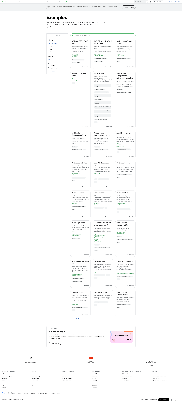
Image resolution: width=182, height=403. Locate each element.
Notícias (3, 383)
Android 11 (94, 387)
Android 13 (94, 383)
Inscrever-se (163, 399)
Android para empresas (7, 376)
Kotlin (51, 46)
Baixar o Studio (125, 380)
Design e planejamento (31, 1)
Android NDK (125, 383)
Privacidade (34, 383)
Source (3, 380)
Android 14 (94, 380)
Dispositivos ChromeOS (67, 378)
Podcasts (4, 387)
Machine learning (36, 376)
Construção (52, 65)
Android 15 (94, 378)
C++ (51, 51)
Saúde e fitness (35, 378)
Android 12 (94, 385)
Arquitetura (52, 63)
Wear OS (64, 376)
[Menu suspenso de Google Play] (62, 1)
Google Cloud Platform (42, 393)
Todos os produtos (55, 393)
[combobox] (141, 1)
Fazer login (177, 1)
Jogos (33, 373)
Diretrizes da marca (18, 399)
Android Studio (168, 1)
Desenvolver (46, 1)
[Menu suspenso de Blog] (72, 1)
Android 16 (94, 376)
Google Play (58, 1)
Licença (10, 399)
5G (32, 385)
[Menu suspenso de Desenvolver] (51, 1)
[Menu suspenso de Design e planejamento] (39, 1)
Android (3, 373)
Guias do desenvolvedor (127, 376)
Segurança (4, 378)
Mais (52, 71)
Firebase (33, 393)
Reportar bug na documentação (159, 376)
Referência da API (126, 378)
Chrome (26, 393)
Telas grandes (65, 373)
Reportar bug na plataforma (158, 373)
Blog (69, 1)
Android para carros (66, 380)
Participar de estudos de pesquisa (159, 380)
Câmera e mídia (53, 68)
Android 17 (94, 373)
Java (51, 49)
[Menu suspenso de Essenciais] (22, 1)
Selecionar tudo (52, 43)
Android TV (64, 383)
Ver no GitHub (55, 343)
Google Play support (156, 378)
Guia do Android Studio (127, 373)
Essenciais (17, 1)
